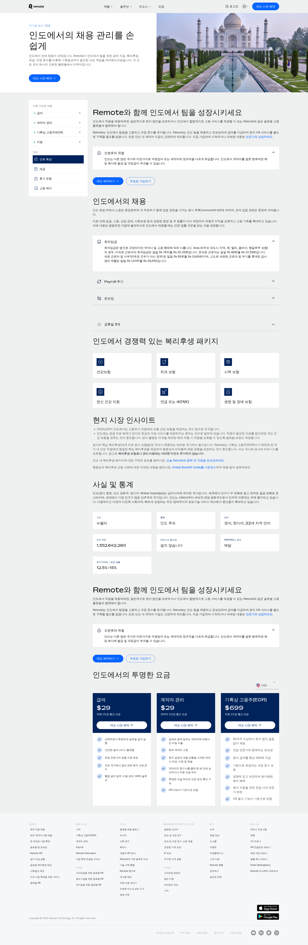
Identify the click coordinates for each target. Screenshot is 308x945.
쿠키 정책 (185, 932)
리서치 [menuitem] (123, 835)
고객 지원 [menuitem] (214, 859)
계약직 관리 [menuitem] (82, 841)
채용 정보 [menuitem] (214, 835)
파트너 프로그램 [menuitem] (258, 829)
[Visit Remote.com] (36, 6)
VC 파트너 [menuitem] (255, 841)
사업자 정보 (236, 932)
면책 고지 (219, 932)
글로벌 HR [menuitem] (35, 882)
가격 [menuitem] (78, 829)
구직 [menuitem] (166, 890)
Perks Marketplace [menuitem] (260, 865)
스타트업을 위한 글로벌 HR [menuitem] (89, 872)
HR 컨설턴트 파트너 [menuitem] (260, 847)
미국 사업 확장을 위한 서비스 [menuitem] (45, 876)
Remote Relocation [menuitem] (86, 853)
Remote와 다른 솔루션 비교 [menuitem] (134, 859)
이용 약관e (202, 932)
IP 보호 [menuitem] (167, 853)
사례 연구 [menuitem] (124, 841)
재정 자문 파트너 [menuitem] (258, 853)
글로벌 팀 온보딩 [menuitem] (38, 847)
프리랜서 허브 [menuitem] (171, 884)
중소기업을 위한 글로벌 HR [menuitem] (89, 878)
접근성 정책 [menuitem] (216, 876)
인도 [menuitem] (48, 25)
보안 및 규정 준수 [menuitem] (173, 835)
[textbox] (267, 685)
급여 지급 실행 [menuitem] (37, 859)
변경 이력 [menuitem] (124, 894)
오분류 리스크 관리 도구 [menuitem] (132, 888)
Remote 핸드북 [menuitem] (127, 871)
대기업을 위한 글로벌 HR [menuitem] (88, 884)
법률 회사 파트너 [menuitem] (258, 859)
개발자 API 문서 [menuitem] (128, 853)
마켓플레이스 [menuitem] (216, 853)
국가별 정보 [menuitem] (36, 25)
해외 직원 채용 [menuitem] (37, 829)
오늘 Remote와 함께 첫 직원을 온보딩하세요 (195, 460)
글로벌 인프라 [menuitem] (171, 829)
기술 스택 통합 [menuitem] (127, 865)
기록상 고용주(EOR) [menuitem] (86, 835)
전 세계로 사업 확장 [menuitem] (40, 841)
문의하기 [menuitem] (214, 871)
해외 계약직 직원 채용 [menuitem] (41, 835)
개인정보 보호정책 (164, 932)
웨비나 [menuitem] (123, 847)
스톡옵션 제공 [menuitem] (37, 871)
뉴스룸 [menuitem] (213, 841)
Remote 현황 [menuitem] (216, 865)
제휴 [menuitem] (252, 835)
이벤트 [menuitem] (213, 847)
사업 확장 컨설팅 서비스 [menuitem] (88, 859)
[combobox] (267, 685)
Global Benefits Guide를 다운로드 (194, 467)
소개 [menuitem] (212, 829)
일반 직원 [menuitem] (169, 878)
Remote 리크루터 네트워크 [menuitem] (264, 871)
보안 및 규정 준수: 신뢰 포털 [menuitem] (178, 841)
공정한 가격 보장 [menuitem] (172, 847)
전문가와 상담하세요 (259, 136)
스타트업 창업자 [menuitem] (172, 872)
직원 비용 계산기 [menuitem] (128, 882)
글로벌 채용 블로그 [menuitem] (129, 829)
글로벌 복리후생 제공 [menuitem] (41, 865)
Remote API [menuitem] (36, 853)
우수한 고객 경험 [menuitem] (172, 859)
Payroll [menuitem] (79, 847)
